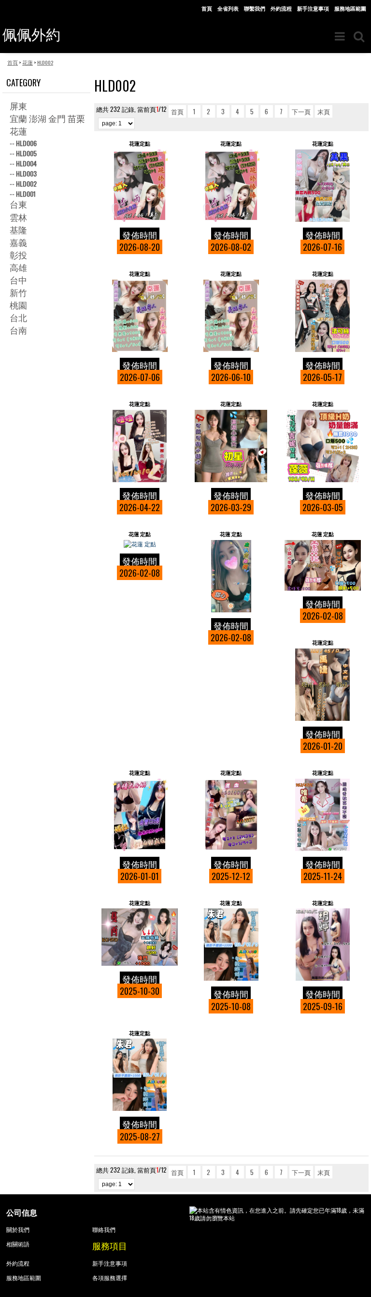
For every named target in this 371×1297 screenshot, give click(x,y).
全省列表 (228, 8)
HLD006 (26, 143)
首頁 (206, 8)
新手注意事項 (313, 8)
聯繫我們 (254, 8)
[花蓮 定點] (139, 544)
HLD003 (26, 173)
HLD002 (26, 183)
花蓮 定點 (139, 534)
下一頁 (301, 111)
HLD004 (26, 163)
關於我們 (17, 1229)
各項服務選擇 (109, 1277)
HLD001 (26, 194)
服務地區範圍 (350, 8)
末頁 (323, 111)
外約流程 (281, 8)
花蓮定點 (139, 143)
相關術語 (17, 1244)
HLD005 (26, 153)
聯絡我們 (103, 1229)
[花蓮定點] (139, 185)
